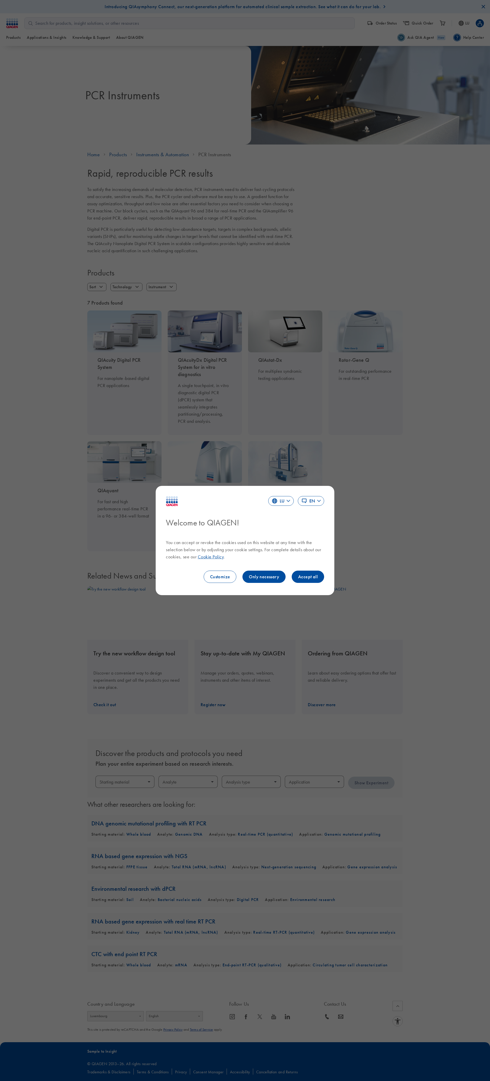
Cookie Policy (211, 557)
